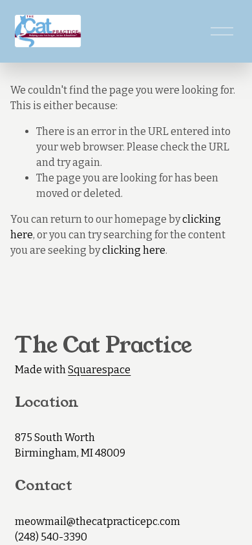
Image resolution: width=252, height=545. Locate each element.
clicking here (133, 250)
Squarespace (99, 370)
